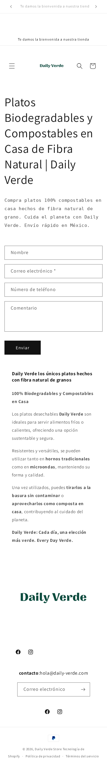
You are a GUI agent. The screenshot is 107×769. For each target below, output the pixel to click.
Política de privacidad (43, 756)
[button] (11, 66)
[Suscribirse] (83, 689)
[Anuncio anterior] (11, 6)
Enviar (22, 347)
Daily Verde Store (48, 749)
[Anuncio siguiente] (96, 6)
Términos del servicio (82, 756)
